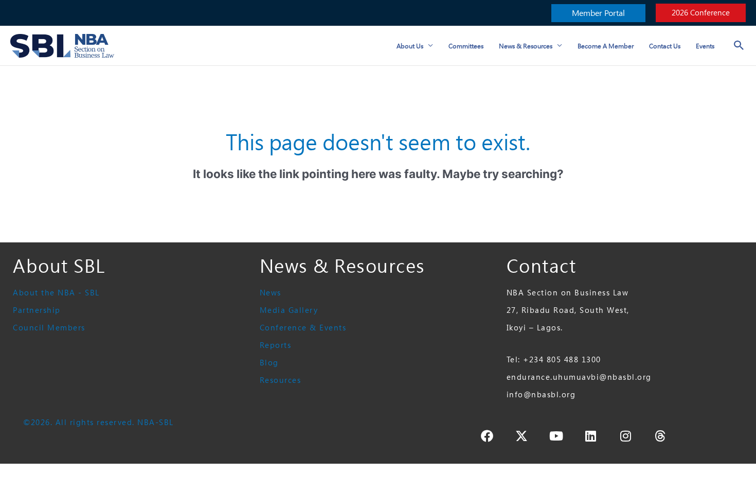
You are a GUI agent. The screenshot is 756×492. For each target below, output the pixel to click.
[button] (598, 13)
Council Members (49, 327)
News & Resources (525, 46)
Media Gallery (289, 310)
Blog (269, 362)
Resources (280, 380)
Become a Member (606, 46)
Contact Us (664, 46)
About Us (410, 46)
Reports (276, 345)
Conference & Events (303, 327)
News (270, 292)
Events (705, 46)
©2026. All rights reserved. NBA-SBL (98, 422)
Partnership (37, 310)
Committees (465, 46)
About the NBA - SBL (56, 292)
